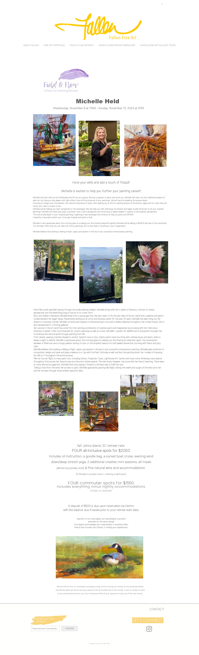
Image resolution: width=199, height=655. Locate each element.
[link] (162, 3)
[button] (147, 620)
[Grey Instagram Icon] (149, 629)
